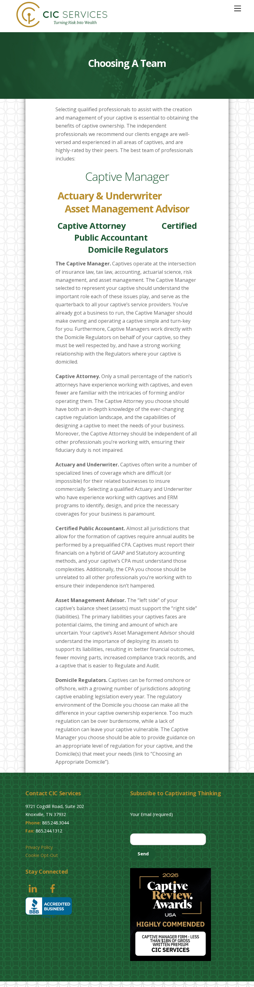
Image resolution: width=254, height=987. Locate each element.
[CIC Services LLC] (61, 24)
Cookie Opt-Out (41, 855)
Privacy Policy (39, 847)
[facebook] (53, 888)
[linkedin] (33, 888)
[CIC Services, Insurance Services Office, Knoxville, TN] (48, 908)
